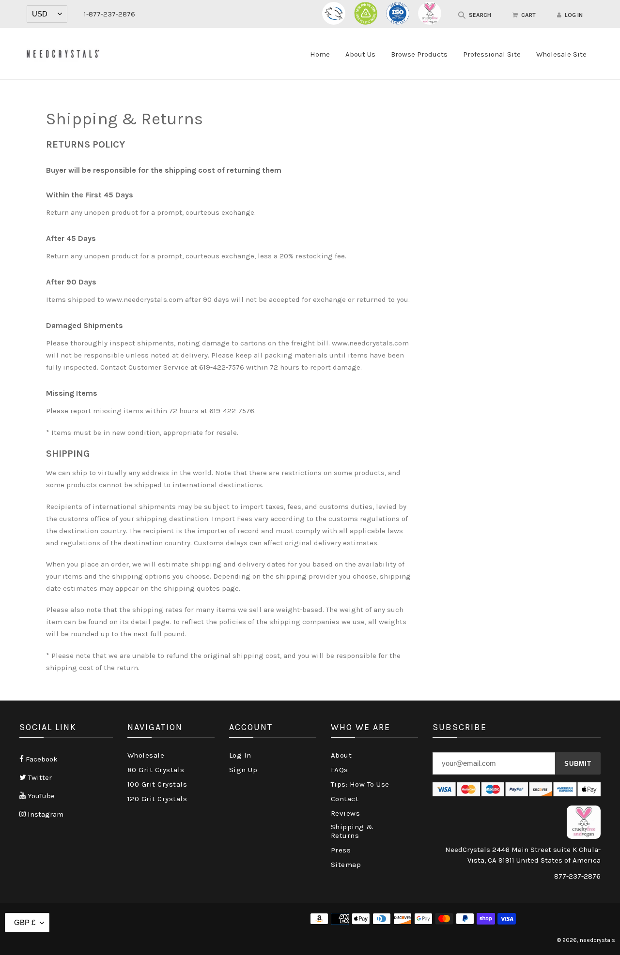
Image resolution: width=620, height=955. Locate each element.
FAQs (339, 769)
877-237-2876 (577, 876)
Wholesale (146, 755)
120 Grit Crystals (157, 798)
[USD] (47, 14)
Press (341, 850)
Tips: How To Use (360, 784)
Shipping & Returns (352, 831)
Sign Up (243, 769)
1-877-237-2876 (109, 14)
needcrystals (597, 940)
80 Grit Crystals (156, 769)
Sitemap (346, 864)
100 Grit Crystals (157, 784)
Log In (240, 755)
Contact (345, 798)
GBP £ (24, 922)
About (341, 755)
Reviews (345, 813)
